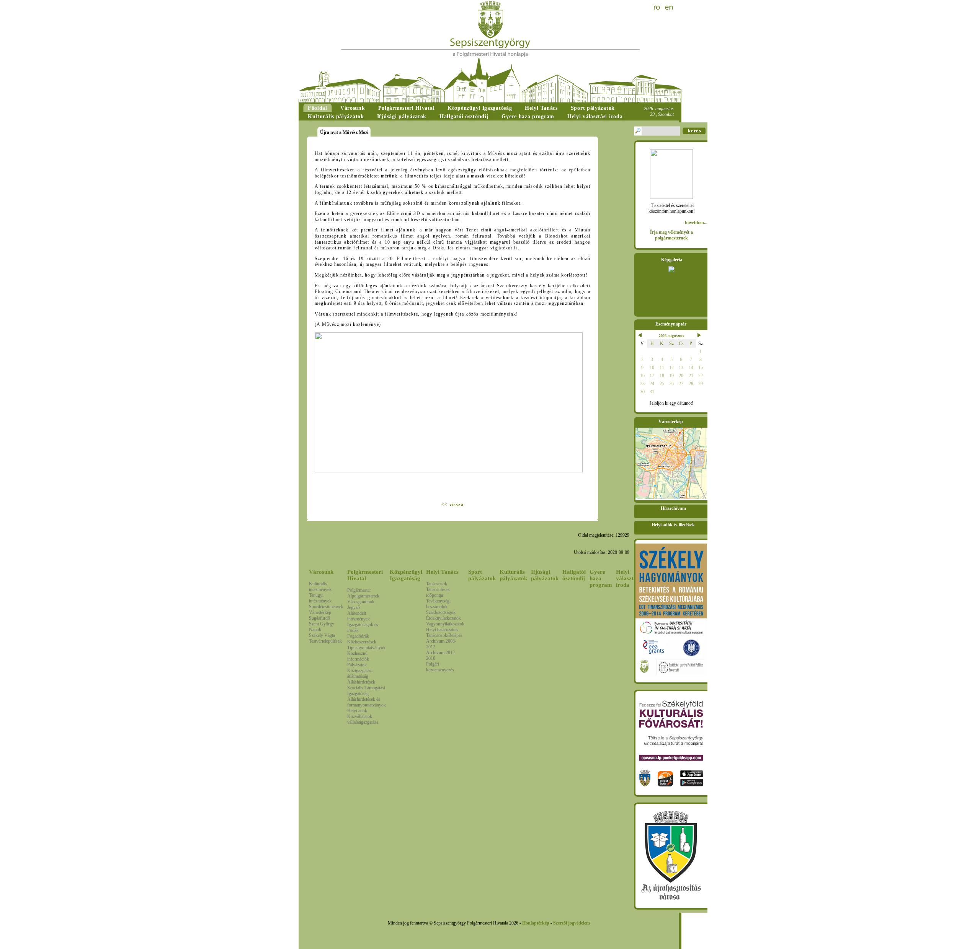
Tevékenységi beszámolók (438, 603)
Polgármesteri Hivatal (365, 575)
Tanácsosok (436, 583)
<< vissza (452, 504)
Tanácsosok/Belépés (444, 635)
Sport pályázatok (482, 575)
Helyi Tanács (442, 572)
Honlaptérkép (535, 923)
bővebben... (696, 222)
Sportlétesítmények (326, 606)
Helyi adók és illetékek (673, 524)
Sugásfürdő (319, 618)
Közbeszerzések (361, 642)
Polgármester (359, 590)
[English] (669, 7)
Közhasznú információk (358, 656)
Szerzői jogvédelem (571, 923)
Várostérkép (320, 612)
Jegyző (353, 607)
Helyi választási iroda (628, 578)
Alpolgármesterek (363, 596)
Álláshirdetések (361, 682)
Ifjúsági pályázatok (545, 575)
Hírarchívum (673, 508)
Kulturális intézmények (320, 586)
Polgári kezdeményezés (440, 666)
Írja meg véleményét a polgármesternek (671, 235)
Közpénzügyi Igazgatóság (406, 575)
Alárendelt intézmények (358, 616)
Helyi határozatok (442, 629)
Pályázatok (357, 664)
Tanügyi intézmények (320, 598)
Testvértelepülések (325, 641)
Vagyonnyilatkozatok (445, 624)
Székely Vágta (322, 635)
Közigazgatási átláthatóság (359, 673)
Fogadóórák (358, 636)
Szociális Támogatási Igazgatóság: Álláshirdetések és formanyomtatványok (366, 696)
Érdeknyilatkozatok (443, 618)
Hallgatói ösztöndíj (574, 575)
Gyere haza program (601, 578)
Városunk (321, 572)
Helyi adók (357, 710)
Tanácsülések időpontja (438, 592)
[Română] (658, 7)
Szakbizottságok (441, 612)
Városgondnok (360, 601)
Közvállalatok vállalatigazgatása (362, 719)
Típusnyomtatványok (366, 647)
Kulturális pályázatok (513, 575)
